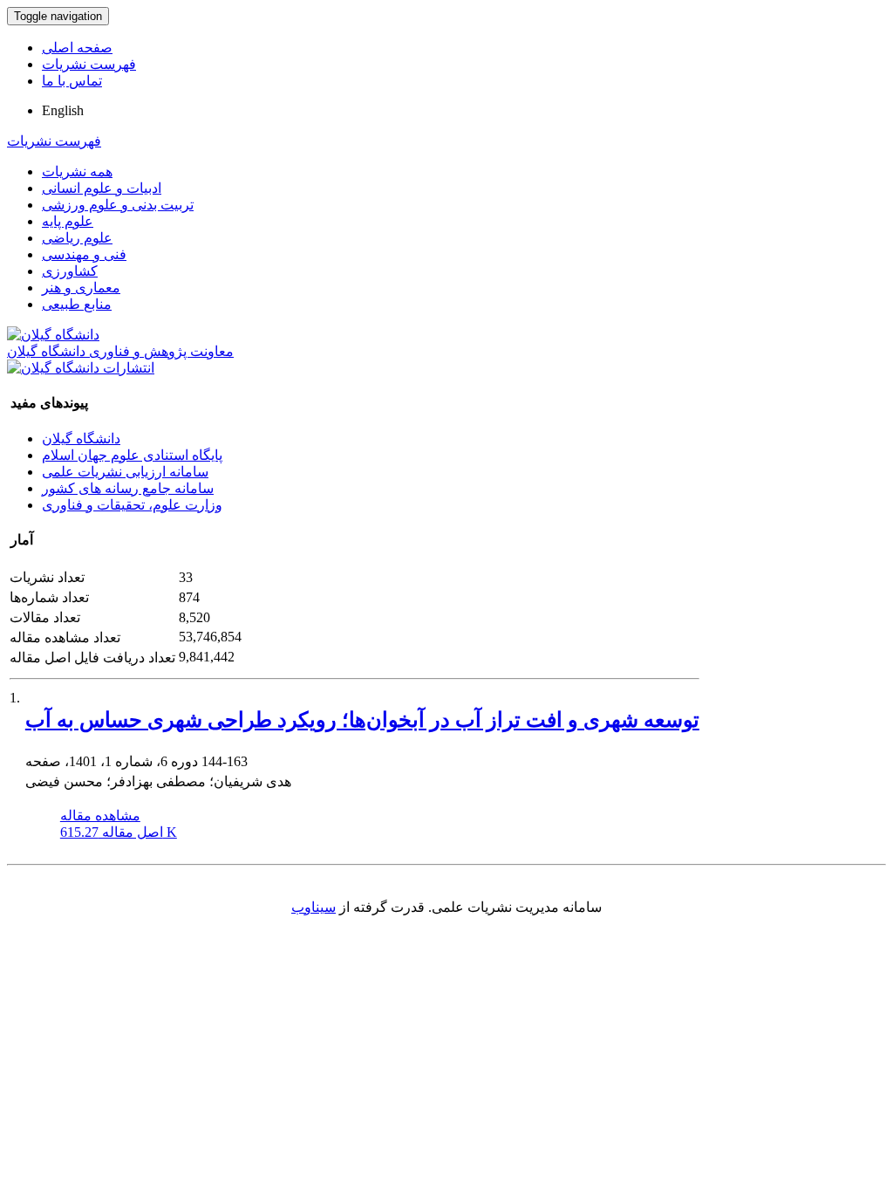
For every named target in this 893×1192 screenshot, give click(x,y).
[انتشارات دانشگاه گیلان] (80, 367)
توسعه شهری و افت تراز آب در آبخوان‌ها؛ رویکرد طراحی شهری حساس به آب (362, 720)
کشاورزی (70, 271)
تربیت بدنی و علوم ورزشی (118, 204)
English (63, 110)
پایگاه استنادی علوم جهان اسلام (132, 455)
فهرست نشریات (89, 64)
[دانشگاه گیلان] (53, 334)
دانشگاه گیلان (81, 438)
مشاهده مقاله (100, 815)
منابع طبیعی (77, 304)
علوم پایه (67, 221)
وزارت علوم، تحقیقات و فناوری (132, 504)
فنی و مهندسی (84, 254)
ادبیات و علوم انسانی (101, 188)
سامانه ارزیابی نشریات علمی (125, 471)
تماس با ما (72, 80)
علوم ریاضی (77, 237)
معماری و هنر (81, 287)
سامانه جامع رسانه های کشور (128, 488)
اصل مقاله (118, 832)
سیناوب (313, 907)
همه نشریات (77, 171)
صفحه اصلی (77, 47)
